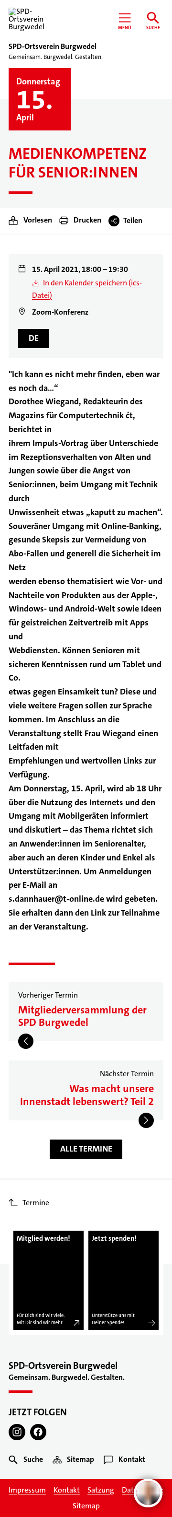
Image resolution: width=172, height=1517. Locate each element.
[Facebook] (38, 1432)
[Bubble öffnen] (148, 1493)
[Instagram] (17, 1432)
